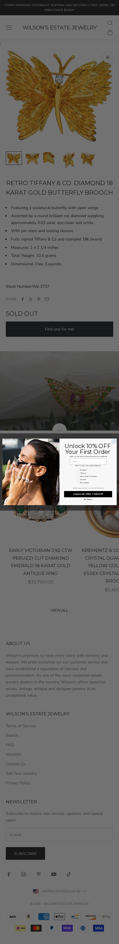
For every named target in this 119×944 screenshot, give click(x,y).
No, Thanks (88, 499)
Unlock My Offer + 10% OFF (88, 494)
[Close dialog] (114, 442)
